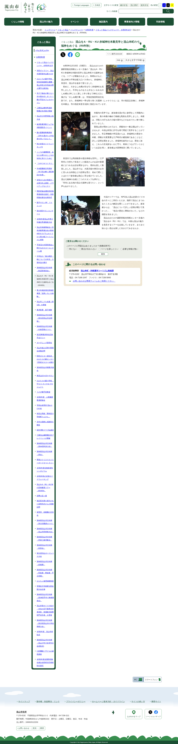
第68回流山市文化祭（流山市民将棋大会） (45, 530)
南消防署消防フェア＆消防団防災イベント (45, 125)
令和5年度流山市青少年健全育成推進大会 (45, 220)
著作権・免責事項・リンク (48, 702)
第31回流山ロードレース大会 (45, 554)
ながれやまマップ (134, 716)
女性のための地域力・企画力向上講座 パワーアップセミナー (45, 183)
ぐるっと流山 (63, 30)
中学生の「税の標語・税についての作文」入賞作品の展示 (45, 259)
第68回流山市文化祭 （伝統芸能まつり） (44, 327)
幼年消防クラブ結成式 (45, 430)
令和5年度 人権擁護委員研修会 (45, 398)
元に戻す (133, 5)
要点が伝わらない (89, 249)
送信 (103, 254)
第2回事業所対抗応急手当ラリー (45, 336)
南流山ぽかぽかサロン (45, 376)
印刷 (118, 60)
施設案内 (103, 21)
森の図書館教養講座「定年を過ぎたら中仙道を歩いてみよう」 (45, 136)
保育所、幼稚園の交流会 (45, 513)
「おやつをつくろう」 (45, 163)
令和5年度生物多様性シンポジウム (45, 469)
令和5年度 (89, 30)
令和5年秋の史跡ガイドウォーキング (45, 477)
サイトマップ (24, 702)
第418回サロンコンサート (45, 212)
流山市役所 (21, 712)
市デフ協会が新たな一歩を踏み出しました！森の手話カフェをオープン (45, 98)
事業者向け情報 (131, 21)
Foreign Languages (81, 5)
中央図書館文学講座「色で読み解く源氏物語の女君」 (45, 172)
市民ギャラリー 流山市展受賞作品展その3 (45, 72)
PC (135, 680)
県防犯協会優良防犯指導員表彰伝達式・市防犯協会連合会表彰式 (45, 194)
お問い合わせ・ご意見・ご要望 (31, 728)
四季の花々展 (42, 496)
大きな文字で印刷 (133, 60)
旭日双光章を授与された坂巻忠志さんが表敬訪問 (45, 504)
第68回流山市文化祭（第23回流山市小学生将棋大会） (45, 623)
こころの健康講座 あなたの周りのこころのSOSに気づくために (45, 155)
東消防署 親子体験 (44, 310)
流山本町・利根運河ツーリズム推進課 (97, 271)
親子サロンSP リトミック (44, 204)
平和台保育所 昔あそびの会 (44, 406)
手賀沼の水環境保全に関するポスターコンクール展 (45, 248)
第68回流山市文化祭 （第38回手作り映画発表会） (45, 597)
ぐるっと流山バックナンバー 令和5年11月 (113, 30)
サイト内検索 (111, 11)
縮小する (123, 5)
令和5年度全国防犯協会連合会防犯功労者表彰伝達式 (45, 662)
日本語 (97, 5)
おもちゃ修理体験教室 (45, 581)
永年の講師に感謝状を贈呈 (45, 423)
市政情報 (160, 21)
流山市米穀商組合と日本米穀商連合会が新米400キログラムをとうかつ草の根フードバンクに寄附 (45, 233)
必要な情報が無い (130, 249)
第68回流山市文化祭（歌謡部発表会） (44, 269)
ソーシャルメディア (153, 716)
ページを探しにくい (109, 249)
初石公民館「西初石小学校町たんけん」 (45, 415)
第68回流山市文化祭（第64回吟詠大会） (44, 444)
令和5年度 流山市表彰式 (45, 633)
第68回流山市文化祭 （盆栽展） (44, 563)
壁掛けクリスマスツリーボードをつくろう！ (45, 461)
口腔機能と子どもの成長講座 (45, 652)
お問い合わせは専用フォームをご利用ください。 (94, 281)
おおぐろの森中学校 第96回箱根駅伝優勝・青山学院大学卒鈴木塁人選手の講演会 (45, 83)
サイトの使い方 (138, 702)
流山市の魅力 (46, 21)
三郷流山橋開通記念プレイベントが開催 (45, 436)
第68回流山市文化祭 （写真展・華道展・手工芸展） (45, 573)
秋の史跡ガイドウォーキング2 (45, 145)
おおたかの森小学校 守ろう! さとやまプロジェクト (45, 384)
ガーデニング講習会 (44, 343)
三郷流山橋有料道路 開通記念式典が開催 (44, 109)
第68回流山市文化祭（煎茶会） (44, 546)
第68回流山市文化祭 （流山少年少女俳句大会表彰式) (45, 643)
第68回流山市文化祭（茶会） (44, 453)
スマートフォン (151, 680)
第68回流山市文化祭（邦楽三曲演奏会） (44, 538)
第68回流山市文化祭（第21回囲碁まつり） (45, 522)
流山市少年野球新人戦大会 (45, 117)
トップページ (50, 30)
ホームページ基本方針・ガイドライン (108, 702)
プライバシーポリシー (75, 702)
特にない (73, 249)
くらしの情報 (17, 21)
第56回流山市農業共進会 (45, 369)
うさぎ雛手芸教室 (43, 392)
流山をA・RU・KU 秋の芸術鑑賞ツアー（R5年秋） (45, 487)
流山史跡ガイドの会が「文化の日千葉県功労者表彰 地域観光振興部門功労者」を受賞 (45, 610)
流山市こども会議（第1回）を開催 (45, 303)
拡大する (144, 5)
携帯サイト (156, 702)
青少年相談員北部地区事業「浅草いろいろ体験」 (45, 293)
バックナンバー (76, 30)
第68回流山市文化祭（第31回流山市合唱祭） (44, 318)
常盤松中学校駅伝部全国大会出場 (45, 587)
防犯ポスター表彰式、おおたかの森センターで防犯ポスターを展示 (45, 359)
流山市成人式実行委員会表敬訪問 (45, 349)
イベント (74, 21)
